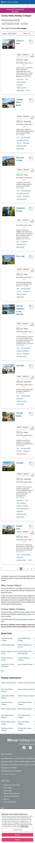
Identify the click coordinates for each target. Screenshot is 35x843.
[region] (17, 826)
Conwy (16, 619)
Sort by (5, 33)
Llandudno (24, 619)
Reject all (17, 834)
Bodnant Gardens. (16, 604)
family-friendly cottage (24, 614)
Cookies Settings (17, 829)
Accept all (17, 839)
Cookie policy (24, 826)
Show (25, 33)
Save (32, 40)
